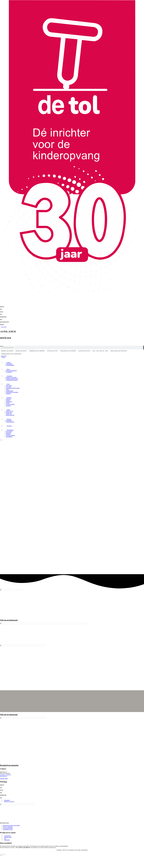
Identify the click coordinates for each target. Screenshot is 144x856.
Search (1, 346)
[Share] (2, 854)
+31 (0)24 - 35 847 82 (8, 331)
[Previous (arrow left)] (0, 855)
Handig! (2, 324)
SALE (1, 311)
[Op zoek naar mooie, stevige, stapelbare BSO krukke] (60, 692)
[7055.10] (66, 573)
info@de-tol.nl (5, 338)
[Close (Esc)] (0, 854)
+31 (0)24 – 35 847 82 (5, 774)
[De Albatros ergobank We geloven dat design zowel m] (84, 698)
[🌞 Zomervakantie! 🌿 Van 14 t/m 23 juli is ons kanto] (108, 696)
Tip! (1, 309)
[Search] (143, 347)
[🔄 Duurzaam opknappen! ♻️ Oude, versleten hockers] (132, 696)
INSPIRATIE (3, 316)
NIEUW (2, 306)
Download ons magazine (9, 765)
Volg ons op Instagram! (9, 620)
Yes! (1, 319)
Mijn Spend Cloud (4, 822)
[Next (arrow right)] (2, 855)
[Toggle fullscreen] (3, 854)
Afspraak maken (4, 778)
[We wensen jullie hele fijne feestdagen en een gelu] (11, 692)
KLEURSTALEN (4, 322)
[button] (2, 357)
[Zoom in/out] (5, 854)
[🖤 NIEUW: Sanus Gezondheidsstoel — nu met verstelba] (36, 700)
